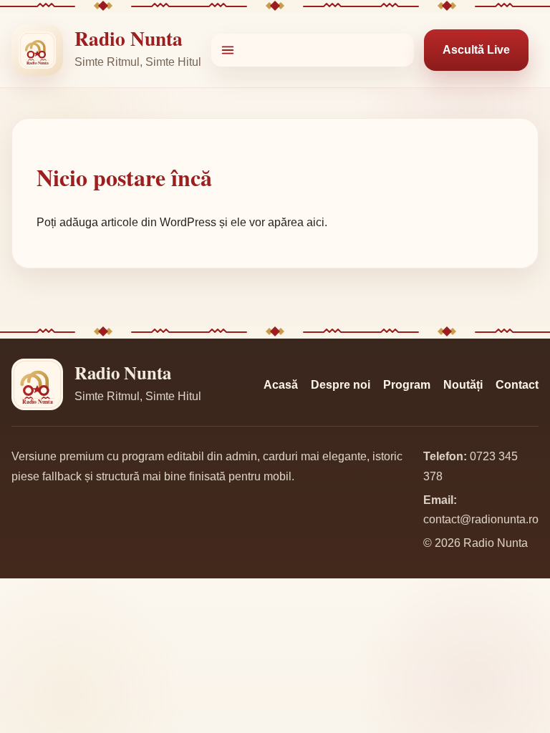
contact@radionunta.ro (481, 519)
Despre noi (340, 385)
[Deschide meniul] (312, 50)
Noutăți (463, 385)
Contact (517, 385)
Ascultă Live (476, 50)
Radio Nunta (128, 38)
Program (406, 385)
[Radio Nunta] (37, 50)
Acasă (281, 385)
